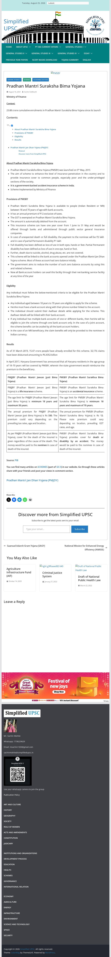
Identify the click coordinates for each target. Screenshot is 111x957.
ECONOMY (8, 896)
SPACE (7, 930)
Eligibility (19, 136)
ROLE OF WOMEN (12, 827)
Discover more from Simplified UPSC (32, 154)
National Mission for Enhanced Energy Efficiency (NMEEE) (84, 547)
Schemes (27, 80)
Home (9, 47)
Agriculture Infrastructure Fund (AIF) (18, 572)
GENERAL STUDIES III (41, 53)
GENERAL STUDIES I (74, 47)
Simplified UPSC (16, 24)
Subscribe (80, 529)
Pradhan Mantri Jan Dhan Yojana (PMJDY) (29, 147)
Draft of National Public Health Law (89, 578)
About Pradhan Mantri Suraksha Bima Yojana (35, 129)
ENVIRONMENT (11, 918)
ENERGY (7, 907)
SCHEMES (43, 466)
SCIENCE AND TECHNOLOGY (17, 924)
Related (22, 151)
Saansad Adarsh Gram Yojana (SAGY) (26, 545)
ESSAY (86, 53)
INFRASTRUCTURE (12, 913)
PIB (16, 460)
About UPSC (22, 47)
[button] (29, 47)
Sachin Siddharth (30, 92)
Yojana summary (70, 60)
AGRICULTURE (10, 902)
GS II (58, 466)
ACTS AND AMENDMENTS (15, 832)
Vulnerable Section (40, 80)
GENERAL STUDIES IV (67, 53)
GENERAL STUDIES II (15, 53)
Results (18, 140)
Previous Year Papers (17, 60)
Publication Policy (12, 795)
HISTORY (8, 810)
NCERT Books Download (44, 60)
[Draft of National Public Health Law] (91, 566)
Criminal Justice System (52, 574)
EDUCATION (9, 864)
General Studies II (14, 80)
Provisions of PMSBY (24, 133)
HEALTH (7, 870)
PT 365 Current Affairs (46, 47)
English (87, 60)
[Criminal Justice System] (51, 566)
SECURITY (8, 935)
